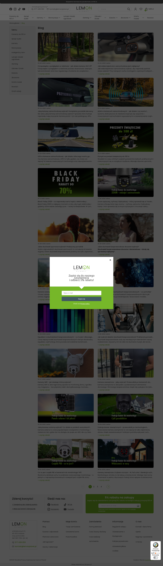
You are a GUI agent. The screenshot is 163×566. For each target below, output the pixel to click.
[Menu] (159, 542)
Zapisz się (81, 299)
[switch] (155, 557)
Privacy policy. (85, 304)
